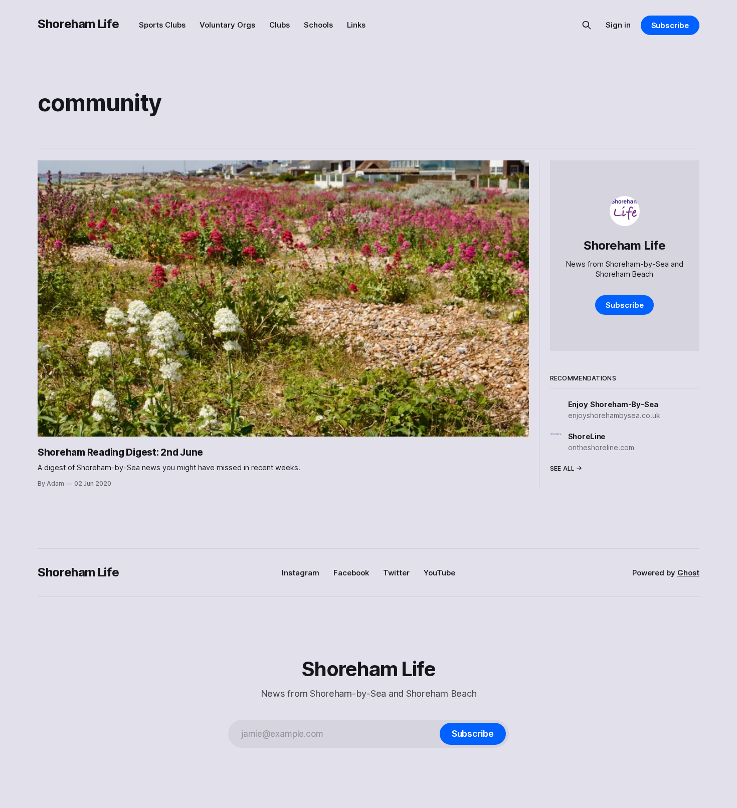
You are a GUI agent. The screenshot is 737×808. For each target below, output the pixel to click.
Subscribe (670, 25)
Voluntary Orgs (227, 25)
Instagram (300, 572)
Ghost (688, 572)
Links (356, 25)
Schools (318, 25)
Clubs (279, 25)
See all (562, 468)
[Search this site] (587, 25)
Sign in (618, 25)
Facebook (351, 572)
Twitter (396, 572)
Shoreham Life (78, 24)
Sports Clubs (162, 25)
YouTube (439, 572)
